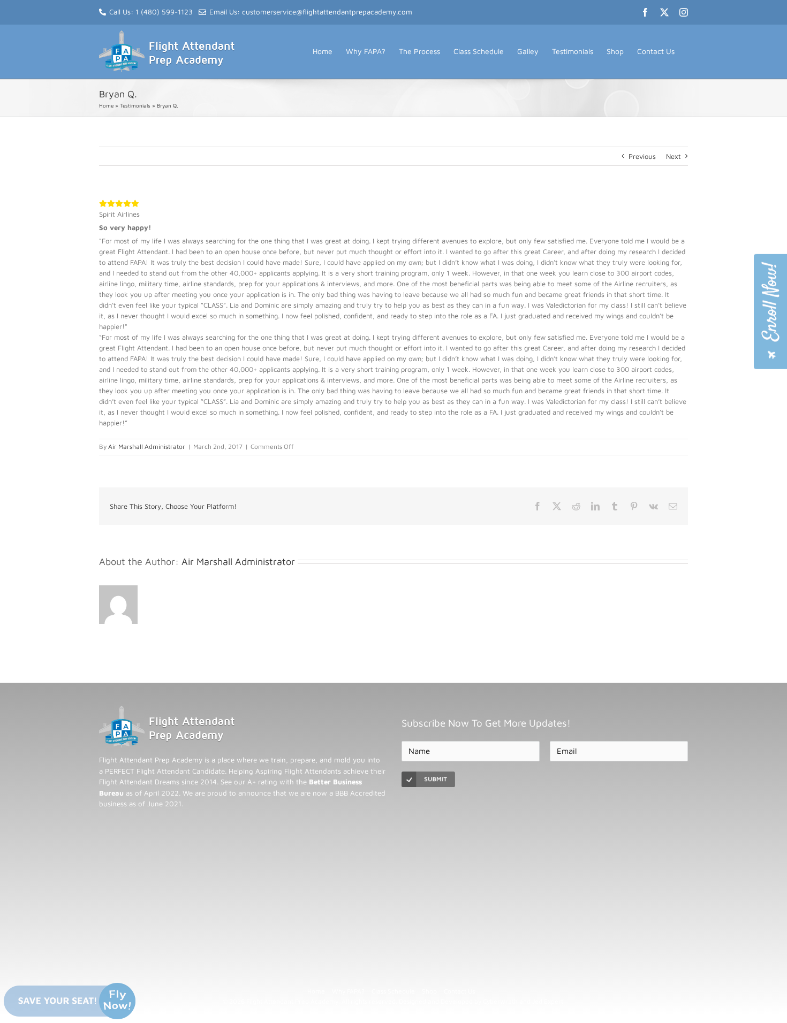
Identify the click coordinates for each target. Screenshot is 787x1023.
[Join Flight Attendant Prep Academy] (770, 311)
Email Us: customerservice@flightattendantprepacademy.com (310, 11)
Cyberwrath (500, 1001)
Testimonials (135, 105)
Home (106, 105)
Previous (642, 156)
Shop (429, 991)
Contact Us (459, 991)
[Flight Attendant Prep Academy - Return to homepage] (167, 711)
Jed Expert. (548, 1001)
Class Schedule (393, 991)
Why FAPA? (348, 991)
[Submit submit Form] (428, 779)
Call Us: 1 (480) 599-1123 (151, 11)
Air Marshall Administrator (146, 446)
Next (673, 156)
